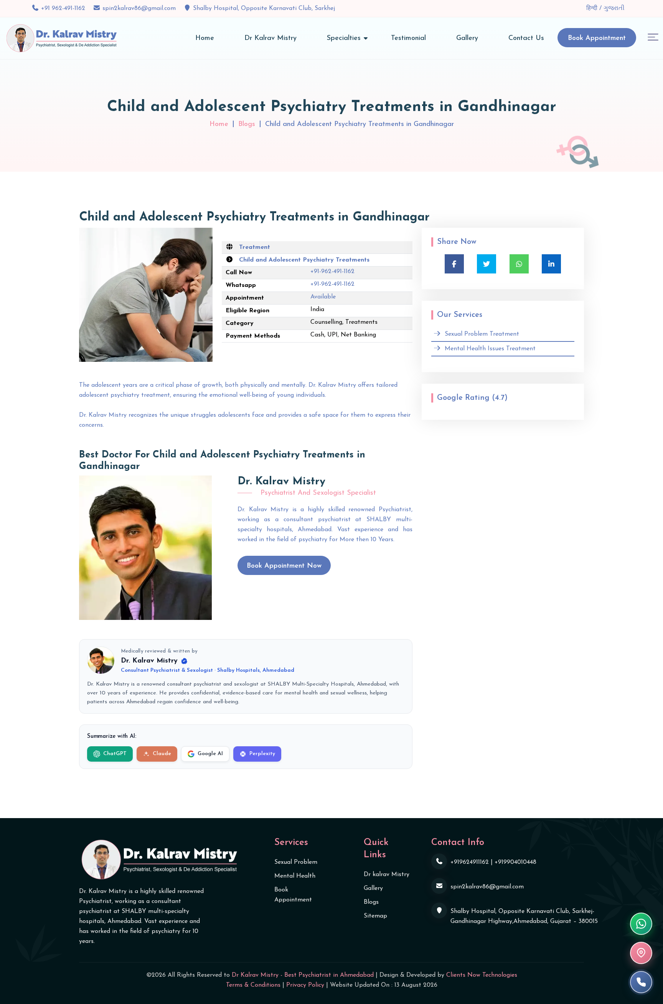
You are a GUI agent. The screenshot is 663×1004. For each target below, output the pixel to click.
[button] (653, 36)
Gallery (467, 38)
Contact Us (526, 38)
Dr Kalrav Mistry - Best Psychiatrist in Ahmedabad (303, 975)
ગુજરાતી (614, 8)
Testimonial (408, 38)
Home (204, 38)
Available (323, 297)
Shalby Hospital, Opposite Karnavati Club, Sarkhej (264, 8)
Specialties (344, 38)
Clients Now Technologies (481, 975)
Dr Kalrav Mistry (270, 38)
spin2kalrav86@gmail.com (139, 8)
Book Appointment (597, 38)
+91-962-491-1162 (332, 271)
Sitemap (375, 916)
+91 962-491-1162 (63, 8)
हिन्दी (592, 8)
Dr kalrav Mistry (386, 874)
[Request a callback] (641, 982)
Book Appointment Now (284, 566)
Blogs (246, 124)
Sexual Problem (295, 862)
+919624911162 (469, 862)
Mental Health (294, 876)
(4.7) (500, 398)
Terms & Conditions (253, 985)
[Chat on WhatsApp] (641, 924)
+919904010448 (515, 862)
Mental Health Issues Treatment (490, 349)
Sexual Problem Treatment (482, 334)
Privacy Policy (305, 985)
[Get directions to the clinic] (641, 953)
